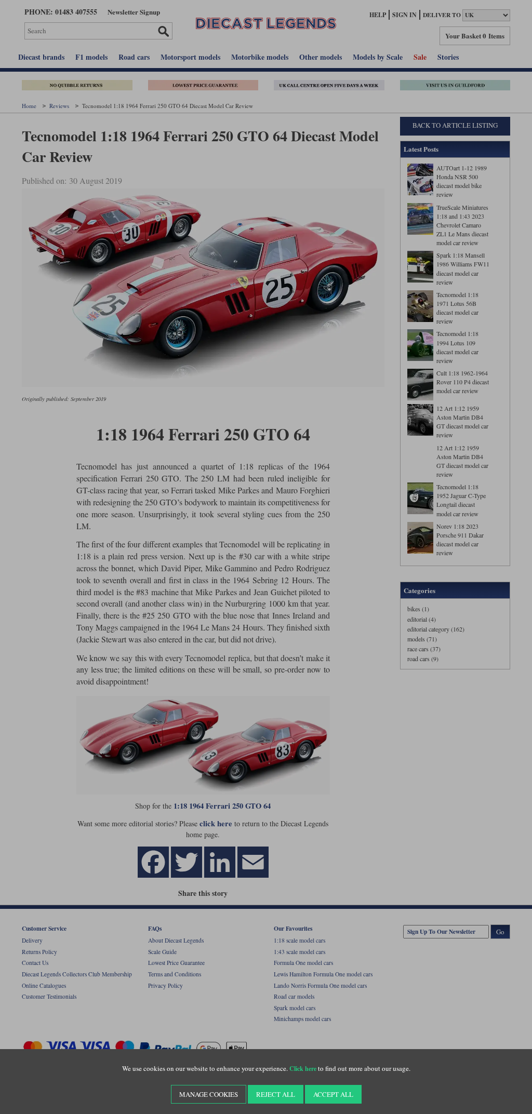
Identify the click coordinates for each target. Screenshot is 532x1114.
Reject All (275, 1094)
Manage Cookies (208, 1094)
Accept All (333, 1094)
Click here (302, 1068)
